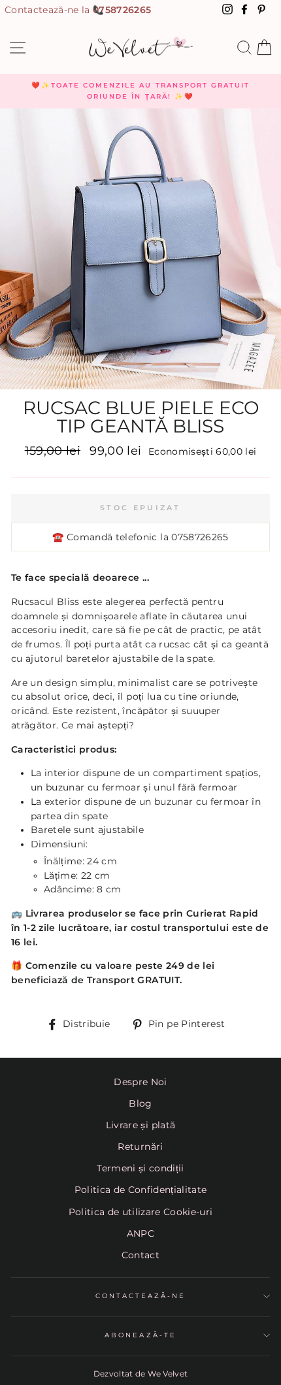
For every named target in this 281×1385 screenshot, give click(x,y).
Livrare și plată (140, 1125)
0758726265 (122, 10)
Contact (140, 1255)
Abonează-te (140, 1335)
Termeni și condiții (140, 1168)
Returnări (140, 1146)
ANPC (140, 1233)
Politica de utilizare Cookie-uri (141, 1212)
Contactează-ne (140, 1296)
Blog (140, 1103)
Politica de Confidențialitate (140, 1189)
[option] (140, 91)
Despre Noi (140, 1082)
